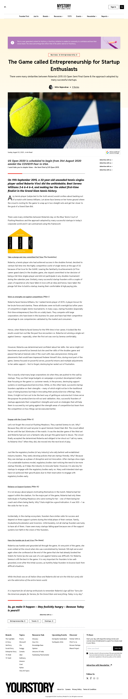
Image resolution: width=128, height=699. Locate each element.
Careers (68, 689)
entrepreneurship (17, 621)
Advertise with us (45, 615)
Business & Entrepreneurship (63, 55)
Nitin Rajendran (62, 87)
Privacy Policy (77, 689)
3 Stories (75, 87)
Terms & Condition (89, 689)
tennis (34, 621)
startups (48, 621)
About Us (60, 689)
